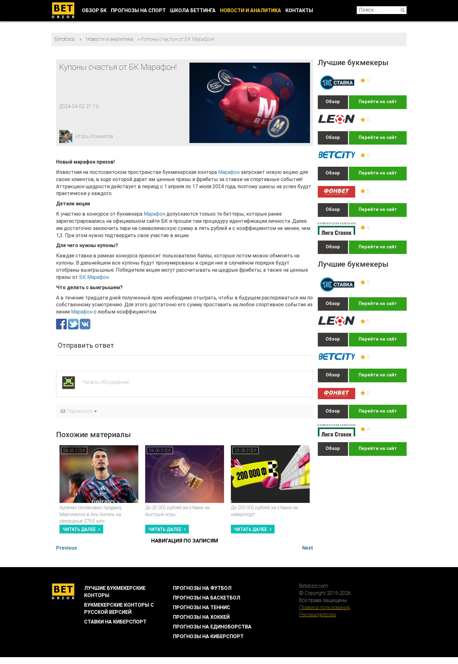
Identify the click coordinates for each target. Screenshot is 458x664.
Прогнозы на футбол (202, 588)
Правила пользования (324, 607)
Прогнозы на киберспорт (208, 636)
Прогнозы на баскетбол (206, 598)
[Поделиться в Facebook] (62, 324)
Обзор (333, 101)
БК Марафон (94, 277)
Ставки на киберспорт (115, 622)
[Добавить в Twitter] (74, 324)
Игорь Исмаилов (94, 136)
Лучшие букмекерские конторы (115, 591)
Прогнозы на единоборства (212, 627)
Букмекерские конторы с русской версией (119, 608)
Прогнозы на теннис (201, 607)
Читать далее (79, 529)
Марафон (229, 172)
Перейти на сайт (378, 101)
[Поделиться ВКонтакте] (85, 324)
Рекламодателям (317, 615)
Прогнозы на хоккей (201, 617)
